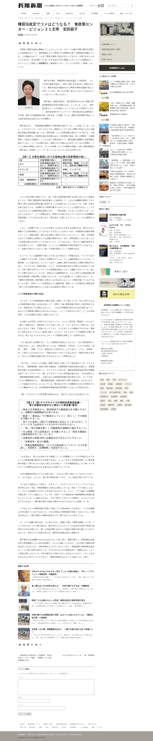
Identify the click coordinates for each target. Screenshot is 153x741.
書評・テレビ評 (126, 13)
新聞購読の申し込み (77, 724)
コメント (21, 678)
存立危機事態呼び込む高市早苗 (121, 92)
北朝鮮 (110, 384)
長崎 (102, 380)
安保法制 (119, 388)
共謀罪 (113, 409)
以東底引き (104, 396)
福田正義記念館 (61, 724)
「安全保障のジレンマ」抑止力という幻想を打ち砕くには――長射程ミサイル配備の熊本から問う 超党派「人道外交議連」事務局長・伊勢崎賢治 (117, 141)
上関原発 (119, 384)
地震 (102, 388)
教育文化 (69, 13)
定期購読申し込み (117, 68)
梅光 (121, 401)
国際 (48, 13)
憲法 (126, 388)
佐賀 (109, 401)
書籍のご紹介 (107, 54)
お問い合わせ (107, 59)
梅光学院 (110, 388)
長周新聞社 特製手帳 (117, 215)
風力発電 (128, 405)
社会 (58, 13)
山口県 (82, 13)
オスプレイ (122, 380)
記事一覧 (23, 727)
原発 (131, 392)
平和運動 (94, 13)
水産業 (119, 405)
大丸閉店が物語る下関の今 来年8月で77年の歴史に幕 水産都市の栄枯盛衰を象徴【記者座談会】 (122, 127)
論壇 (115, 401)
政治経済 (36, 13)
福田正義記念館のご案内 (111, 49)
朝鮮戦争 (111, 405)
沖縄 (125, 392)
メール (20, 705)
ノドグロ (103, 392)
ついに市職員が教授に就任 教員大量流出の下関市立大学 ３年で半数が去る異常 (122, 84)
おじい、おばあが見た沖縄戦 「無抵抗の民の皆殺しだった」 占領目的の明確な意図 (122, 152)
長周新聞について (108, 44)
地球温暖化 (104, 409)
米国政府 (123, 396)
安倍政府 (114, 396)
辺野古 (102, 401)
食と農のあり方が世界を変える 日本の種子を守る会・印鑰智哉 (60, 586)
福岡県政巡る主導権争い (119, 114)
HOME (24, 13)
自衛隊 (102, 405)
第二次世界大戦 (115, 392)
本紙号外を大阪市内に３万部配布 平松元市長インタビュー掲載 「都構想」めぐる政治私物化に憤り (35, 657)
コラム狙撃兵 (109, 13)
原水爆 (102, 384)
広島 (127, 401)
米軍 (108, 380)
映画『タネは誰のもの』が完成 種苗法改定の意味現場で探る (58, 600)
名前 (20, 697)
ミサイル (128, 384)
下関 (114, 380)
